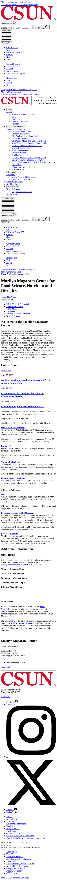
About (9, 109)
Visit (8, 80)
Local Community (14, 71)
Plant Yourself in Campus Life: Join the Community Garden (22, 395)
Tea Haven (16, 155)
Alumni (9, 69)
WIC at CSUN (18, 169)
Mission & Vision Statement (23, 114)
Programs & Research (15, 126)
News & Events (13, 187)
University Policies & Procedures (20, 836)
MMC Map (11, 309)
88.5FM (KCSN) (13, 833)
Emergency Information (16, 824)
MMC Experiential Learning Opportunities (29, 143)
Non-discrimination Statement (18, 859)
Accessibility (11, 819)
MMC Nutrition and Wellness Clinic (27, 145)
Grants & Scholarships (21, 179)
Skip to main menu (9, 2)
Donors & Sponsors (20, 121)
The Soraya (11, 831)
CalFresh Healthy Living (22, 131)
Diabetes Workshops (20, 134)
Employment (11, 826)
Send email (5, 667)
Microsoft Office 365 (15, 52)
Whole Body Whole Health (23, 167)
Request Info (11, 78)
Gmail (9, 50)
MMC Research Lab (20, 148)
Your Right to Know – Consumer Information (25, 838)
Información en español (16, 73)
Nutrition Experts (13, 184)
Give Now (5, 845)
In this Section (7, 300)
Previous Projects (19, 153)
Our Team (16, 119)
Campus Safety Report (15, 868)
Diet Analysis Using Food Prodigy (26, 136)
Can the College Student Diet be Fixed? (22, 406)
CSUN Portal (12, 47)
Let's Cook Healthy (20, 138)
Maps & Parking (13, 828)
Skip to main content (26, 2)
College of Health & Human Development (19, 89)
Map (14, 117)
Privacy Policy (12, 861)
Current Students (13, 64)
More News (6, 371)
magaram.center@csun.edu (14, 565)
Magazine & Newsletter (22, 191)
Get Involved (11, 194)
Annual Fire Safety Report (17, 866)
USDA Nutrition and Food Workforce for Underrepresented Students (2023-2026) (29, 158)
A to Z (9, 817)
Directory (10, 821)
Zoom (8, 59)
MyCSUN (5, 43)
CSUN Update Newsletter (22, 623)
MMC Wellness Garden (22, 150)
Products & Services (14, 182)
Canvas (9, 55)
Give (8, 85)
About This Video (8, 297)
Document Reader (14, 871)
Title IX (9, 854)
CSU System (11, 873)
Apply (9, 83)
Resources (11, 172)
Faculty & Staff (12, 66)
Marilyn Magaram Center (11, 92)
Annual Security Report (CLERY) (20, 864)
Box (8, 57)
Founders (15, 124)
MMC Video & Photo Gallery (24, 177)
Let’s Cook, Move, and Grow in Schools (29, 141)
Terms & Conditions (14, 856)
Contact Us (5, 696)
